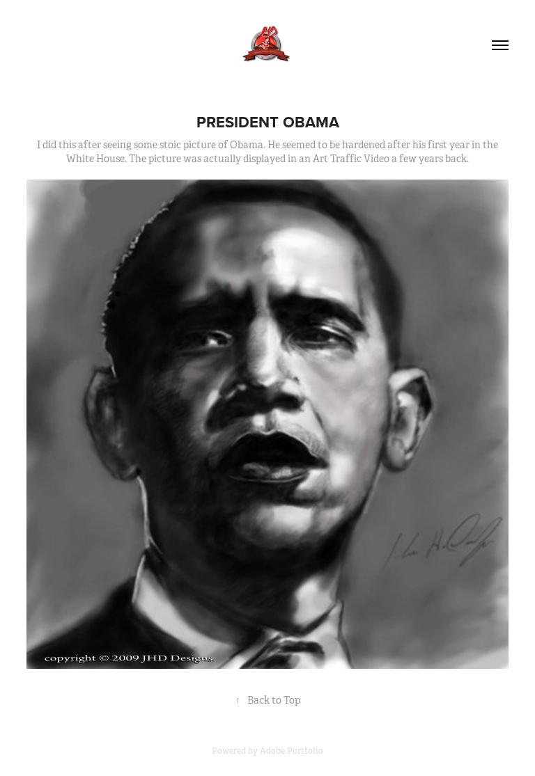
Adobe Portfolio (291, 751)
